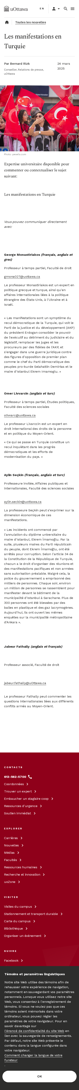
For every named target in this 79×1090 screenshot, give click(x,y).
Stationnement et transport (31, 914)
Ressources (20, 806)
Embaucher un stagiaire (26, 799)
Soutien (17, 813)
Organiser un (22, 936)
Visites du (18, 906)
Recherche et (22, 874)
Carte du (17, 921)
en (42, 8)
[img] (16, 9)
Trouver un (18, 791)
